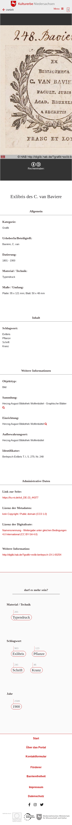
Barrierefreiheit (36, 776)
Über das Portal (36, 747)
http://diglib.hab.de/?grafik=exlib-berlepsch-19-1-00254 (31, 554)
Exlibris (18, 654)
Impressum (36, 787)
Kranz (36, 670)
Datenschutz (36, 796)
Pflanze (39, 654)
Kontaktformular (36, 756)
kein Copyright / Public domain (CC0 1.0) (24, 513)
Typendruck (21, 617)
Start (36, 738)
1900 (16, 706)
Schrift (17, 670)
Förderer (36, 767)
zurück (10, 9)
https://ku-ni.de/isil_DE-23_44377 (20, 497)
